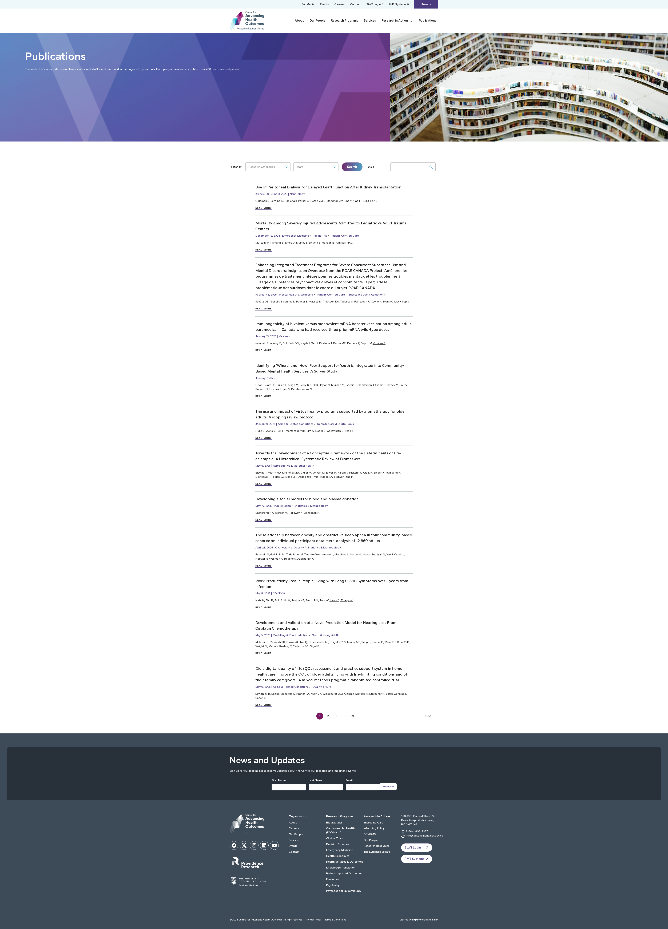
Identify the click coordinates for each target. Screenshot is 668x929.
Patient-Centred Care (345, 235)
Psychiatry (333, 885)
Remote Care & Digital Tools (335, 424)
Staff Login (373, 4)
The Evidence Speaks (377, 851)
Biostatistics (334, 822)
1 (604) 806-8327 (417, 831)
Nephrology (297, 194)
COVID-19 (279, 593)
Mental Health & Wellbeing (296, 294)
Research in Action (394, 20)
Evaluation (333, 879)
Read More (263, 208)
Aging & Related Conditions (295, 424)
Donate (426, 4)
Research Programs (344, 20)
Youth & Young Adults (326, 635)
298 (353, 716)
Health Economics (337, 856)
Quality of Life (321, 686)
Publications (427, 20)
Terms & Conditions (335, 919)
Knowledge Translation (340, 867)
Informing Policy (374, 828)
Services (370, 20)
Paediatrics (320, 235)
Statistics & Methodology (311, 505)
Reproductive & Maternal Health (293, 465)
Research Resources (376, 845)
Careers (339, 4)
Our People (317, 20)
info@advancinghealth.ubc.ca (424, 835)
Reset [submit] (370, 166)
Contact (355, 4)
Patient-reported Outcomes (344, 873)
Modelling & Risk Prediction (290, 635)
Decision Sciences (337, 844)
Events (324, 4)
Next (428, 716)
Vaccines (284, 336)
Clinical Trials (334, 838)
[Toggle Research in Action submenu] (412, 20)
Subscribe (388, 786)
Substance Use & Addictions (367, 294)
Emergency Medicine (295, 235)
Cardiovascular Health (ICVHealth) (340, 830)
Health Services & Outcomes (344, 861)
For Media (308, 4)
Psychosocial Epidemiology (343, 890)
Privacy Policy (314, 919)
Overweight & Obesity (289, 547)
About (299, 20)
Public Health (282, 505)
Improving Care (373, 822)
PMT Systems (397, 4)
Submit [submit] (352, 167)
